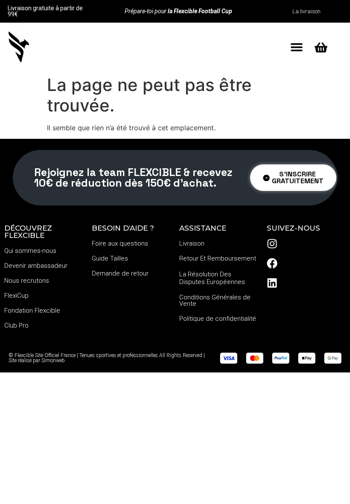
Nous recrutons (26, 280)
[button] (296, 46)
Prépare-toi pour (178, 11)
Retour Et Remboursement (217, 258)
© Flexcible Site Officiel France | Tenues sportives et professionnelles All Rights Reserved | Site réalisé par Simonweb (107, 357)
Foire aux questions (120, 243)
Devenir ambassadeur (35, 266)
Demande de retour (120, 273)
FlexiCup (16, 295)
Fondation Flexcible (32, 310)
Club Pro (16, 325)
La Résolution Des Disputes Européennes (212, 278)
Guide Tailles (110, 258)
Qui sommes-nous (30, 251)
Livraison (191, 243)
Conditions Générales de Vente (215, 300)
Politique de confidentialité (217, 318)
